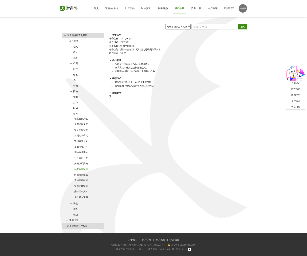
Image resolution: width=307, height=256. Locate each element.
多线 (75, 80)
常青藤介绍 (111, 8)
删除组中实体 (81, 191)
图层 (75, 108)
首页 (96, 8)
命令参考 (73, 41)
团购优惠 (295, 95)
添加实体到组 (81, 180)
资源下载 (196, 8)
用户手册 (179, 8)
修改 (75, 74)
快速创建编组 (81, 186)
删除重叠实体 (81, 152)
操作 (75, 114)
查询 (75, 86)
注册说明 (295, 83)
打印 (75, 103)
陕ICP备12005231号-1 (155, 245)
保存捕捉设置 (81, 124)
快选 (75, 203)
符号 (75, 52)
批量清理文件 (81, 147)
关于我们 (132, 240)
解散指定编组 (81, 175)
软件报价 (295, 89)
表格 (75, 58)
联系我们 (229, 8)
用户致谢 (213, 8)
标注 (75, 69)
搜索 (242, 26)
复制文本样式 (81, 135)
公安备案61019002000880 (183, 245)
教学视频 (163, 8)
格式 (75, 46)
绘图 (75, 63)
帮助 (75, 215)
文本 (75, 97)
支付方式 (295, 101)
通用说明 (73, 220)
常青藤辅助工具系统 (77, 35)
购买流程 (295, 107)
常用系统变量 (81, 141)
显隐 (75, 209)
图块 (75, 91)
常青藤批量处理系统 (77, 226)
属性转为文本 (81, 197)
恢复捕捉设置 (81, 130)
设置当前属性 (81, 119)
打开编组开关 (81, 158)
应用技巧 (146, 8)
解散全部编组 (81, 169)
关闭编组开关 (81, 163)
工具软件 (129, 8)
